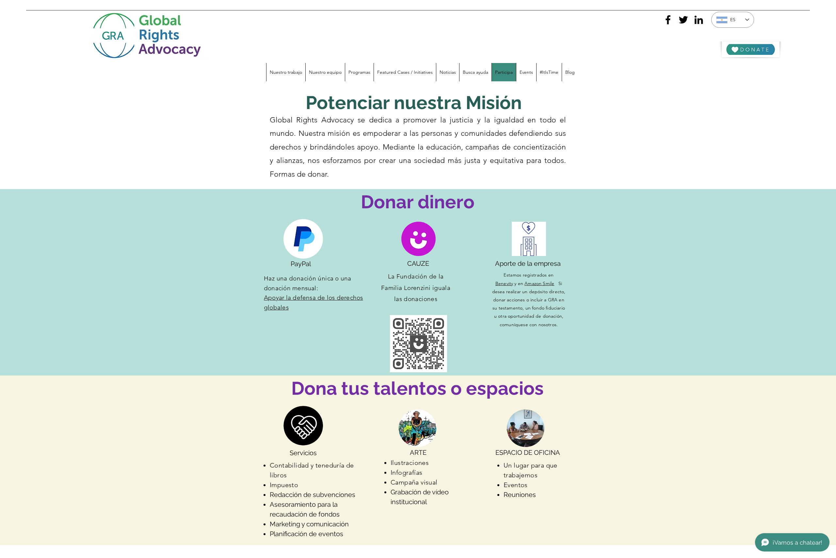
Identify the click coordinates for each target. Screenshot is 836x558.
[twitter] (683, 20)
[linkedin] (699, 20)
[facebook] (668, 20)
